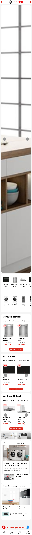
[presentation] (4, 139)
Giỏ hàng (20, 533)
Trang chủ (4, 533)
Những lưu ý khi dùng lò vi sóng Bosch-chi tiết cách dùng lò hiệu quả (19, 515)
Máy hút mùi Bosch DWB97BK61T (21, 419)
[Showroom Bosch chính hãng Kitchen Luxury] (16, 2)
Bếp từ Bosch (9, 356)
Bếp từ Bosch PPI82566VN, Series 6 (7, 379)
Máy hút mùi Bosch (11, 396)
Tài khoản (12, 533)
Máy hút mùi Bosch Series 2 (11, 400)
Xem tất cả (20, 443)
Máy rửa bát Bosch (11, 317)
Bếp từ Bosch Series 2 (9, 360)
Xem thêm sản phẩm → (16, 349)
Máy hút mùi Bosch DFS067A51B (7, 419)
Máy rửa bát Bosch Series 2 (11, 321)
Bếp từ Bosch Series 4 (24, 360)
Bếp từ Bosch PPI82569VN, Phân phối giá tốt (23, 379)
